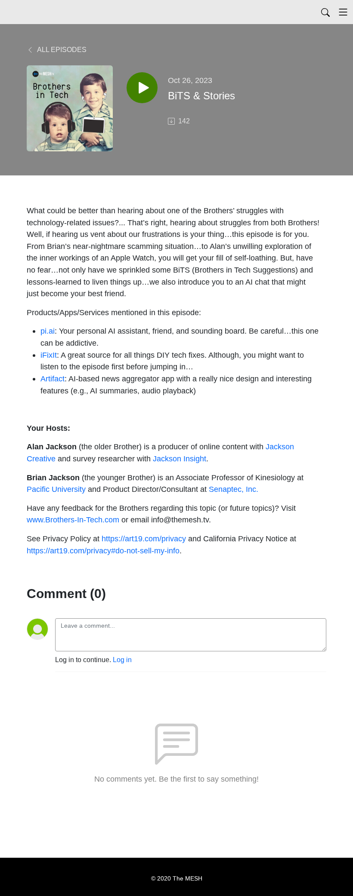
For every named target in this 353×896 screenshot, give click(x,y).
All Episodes (61, 49)
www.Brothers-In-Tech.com (73, 519)
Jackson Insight (179, 458)
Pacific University (56, 489)
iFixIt (48, 354)
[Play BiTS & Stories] (142, 87)
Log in (122, 659)
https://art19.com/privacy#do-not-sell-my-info (103, 550)
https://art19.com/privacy (144, 538)
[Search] (325, 12)
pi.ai (47, 330)
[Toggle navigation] (343, 12)
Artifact (52, 378)
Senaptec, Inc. (233, 489)
